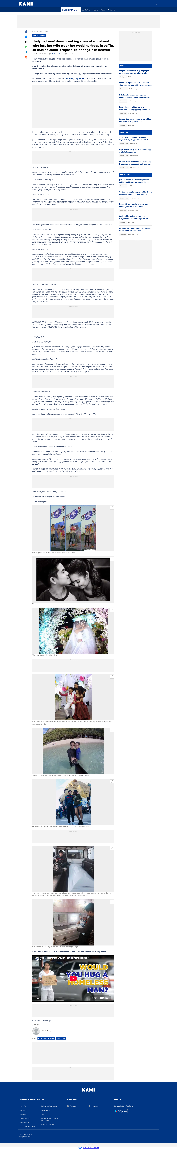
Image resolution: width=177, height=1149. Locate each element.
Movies (95, 10)
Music (102, 10)
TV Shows (111, 10)
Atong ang (61, 1038)
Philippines (123, 77)
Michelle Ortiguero (57, 54)
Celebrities (86, 10)
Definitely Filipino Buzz (75, 78)
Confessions (123, 89)
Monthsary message (46, 1038)
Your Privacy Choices (91, 1148)
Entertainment (70, 9)
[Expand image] (112, 508)
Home (34, 31)
